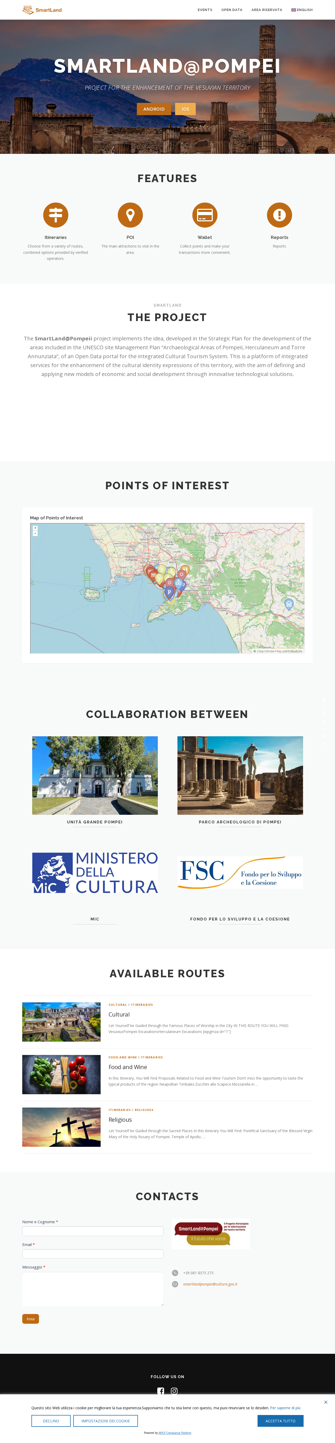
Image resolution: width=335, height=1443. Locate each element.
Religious (144, 1110)
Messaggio (33, 1267)
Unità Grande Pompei (95, 822)
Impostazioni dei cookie (105, 1420)
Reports (279, 237)
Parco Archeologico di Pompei (240, 822)
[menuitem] (300, 10)
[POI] (130, 214)
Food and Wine (123, 1057)
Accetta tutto (280, 1420)
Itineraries (55, 237)
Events (205, 10)
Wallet (205, 237)
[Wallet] (205, 214)
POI (130, 237)
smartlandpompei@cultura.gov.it (210, 1284)
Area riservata (267, 10)
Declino (51, 1420)
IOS (185, 109)
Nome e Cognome (40, 1221)
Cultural (118, 1005)
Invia (31, 1318)
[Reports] (279, 214)
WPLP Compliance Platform (175, 1433)
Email (28, 1244)
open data (232, 10)
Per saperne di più (285, 1407)
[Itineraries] (55, 214)
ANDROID (154, 109)
